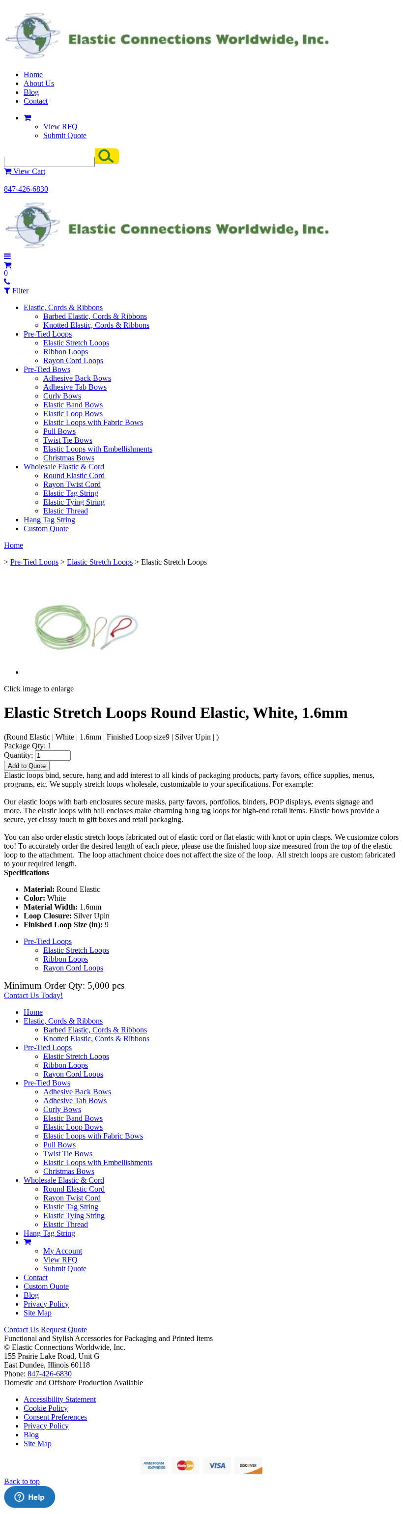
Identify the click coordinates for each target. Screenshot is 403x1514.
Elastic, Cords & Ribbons (63, 307)
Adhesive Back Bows (77, 378)
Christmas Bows (68, 458)
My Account (62, 1251)
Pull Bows (59, 431)
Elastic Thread (65, 511)
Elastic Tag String (70, 493)
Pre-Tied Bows (47, 369)
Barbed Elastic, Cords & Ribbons (95, 316)
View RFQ (60, 126)
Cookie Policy (46, 1408)
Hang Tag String (49, 519)
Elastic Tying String (74, 502)
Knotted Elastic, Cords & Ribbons (96, 325)
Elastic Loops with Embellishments (97, 449)
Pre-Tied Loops (48, 334)
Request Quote (64, 1329)
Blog (31, 92)
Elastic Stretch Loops (76, 343)
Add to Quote (27, 766)
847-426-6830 (26, 189)
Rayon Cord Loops (73, 360)
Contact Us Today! (33, 995)
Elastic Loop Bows (73, 413)
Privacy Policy (46, 1304)
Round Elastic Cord (74, 475)
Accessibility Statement (60, 1399)
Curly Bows (62, 396)
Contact (36, 101)
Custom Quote (46, 528)
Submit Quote (64, 135)
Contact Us (21, 1329)
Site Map (38, 1313)
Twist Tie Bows (67, 440)
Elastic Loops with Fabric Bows (93, 422)
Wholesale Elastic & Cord (64, 466)
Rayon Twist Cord (72, 484)
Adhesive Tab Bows (75, 387)
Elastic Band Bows (73, 404)
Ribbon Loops (65, 351)
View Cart (28, 171)
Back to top (22, 1481)
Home (33, 74)
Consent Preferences (55, 1417)
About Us (39, 83)
